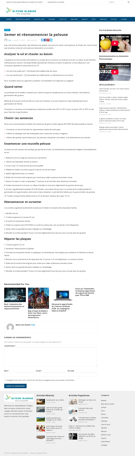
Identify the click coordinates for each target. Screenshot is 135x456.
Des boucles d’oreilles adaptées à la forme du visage (86, 436)
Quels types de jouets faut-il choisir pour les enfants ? (54, 428)
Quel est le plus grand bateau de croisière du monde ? (24, 2)
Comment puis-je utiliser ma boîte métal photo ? (87, 419)
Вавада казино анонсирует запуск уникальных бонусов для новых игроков (113, 128)
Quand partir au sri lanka (55, 2)
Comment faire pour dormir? (85, 409)
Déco (94, 19)
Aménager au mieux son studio (87, 401)
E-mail (39, 371)
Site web (71, 371)
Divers (8, 19)
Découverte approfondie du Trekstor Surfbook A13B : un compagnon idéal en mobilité (62, 307)
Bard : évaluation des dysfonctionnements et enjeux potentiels (14, 306)
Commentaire (10, 346)
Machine (74, 19)
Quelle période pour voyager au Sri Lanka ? (54, 419)
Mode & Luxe (39, 19)
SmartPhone (105, 441)
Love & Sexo (11, 24)
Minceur (103, 19)
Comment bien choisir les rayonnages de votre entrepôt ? (55, 438)
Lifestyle (63, 19)
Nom (6, 371)
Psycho (114, 19)
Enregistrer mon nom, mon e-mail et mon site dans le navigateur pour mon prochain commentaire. (40, 380)
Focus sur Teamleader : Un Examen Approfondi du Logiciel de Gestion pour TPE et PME (85, 292)
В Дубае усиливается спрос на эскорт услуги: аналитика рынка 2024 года (112, 120)
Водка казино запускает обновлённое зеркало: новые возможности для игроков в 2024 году (114, 110)
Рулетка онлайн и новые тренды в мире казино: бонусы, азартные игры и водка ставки (113, 99)
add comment (32, 40)
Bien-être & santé (23, 19)
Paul (9, 40)
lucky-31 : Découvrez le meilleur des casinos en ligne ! (82, 427)
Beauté (84, 19)
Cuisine (124, 19)
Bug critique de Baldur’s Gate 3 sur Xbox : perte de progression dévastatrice (38, 314)
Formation (104, 418)
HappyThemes (42, 453)
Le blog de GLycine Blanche (19, 453)
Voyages (52, 19)
